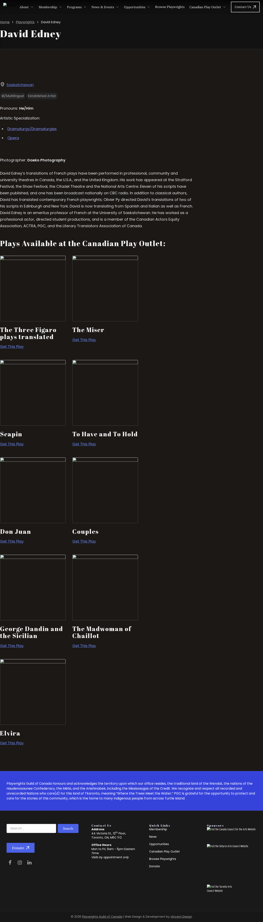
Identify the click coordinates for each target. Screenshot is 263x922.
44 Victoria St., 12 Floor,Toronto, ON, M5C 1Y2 (108, 835)
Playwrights (25, 22)
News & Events (102, 7)
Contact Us (243, 7)
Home (5, 22)
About (24, 7)
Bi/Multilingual (13, 96)
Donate (18, 847)
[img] (11, 862)
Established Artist (42, 96)
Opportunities (134, 7)
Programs (74, 7)
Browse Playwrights (170, 7)
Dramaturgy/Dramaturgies (32, 128)
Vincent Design (181, 917)
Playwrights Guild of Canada (102, 917)
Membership (48, 7)
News (153, 837)
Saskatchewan (20, 84)
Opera (13, 137)
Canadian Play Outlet (205, 7)
